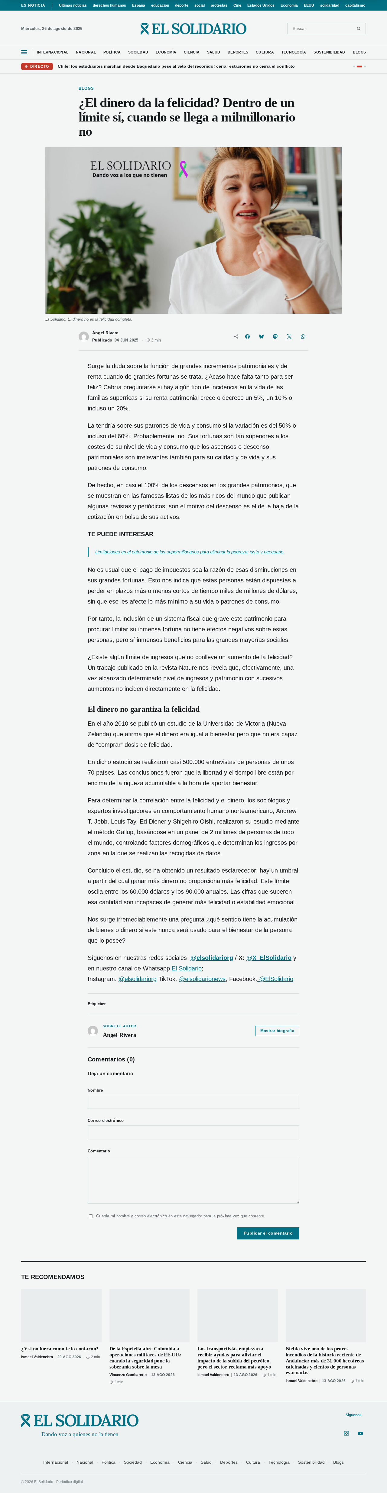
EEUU (309, 5)
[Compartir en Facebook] (247, 336)
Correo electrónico (106, 1121)
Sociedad (133, 1462)
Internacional (55, 1462)
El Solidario (187, 968)
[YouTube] (360, 1433)
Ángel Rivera (105, 333)
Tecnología (279, 1462)
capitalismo (355, 5)
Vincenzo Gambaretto (128, 1375)
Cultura (253, 1462)
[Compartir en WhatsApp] (303, 336)
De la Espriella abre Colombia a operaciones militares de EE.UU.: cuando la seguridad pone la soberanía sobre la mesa (145, 1357)
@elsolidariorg (138, 979)
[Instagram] (346, 1433)
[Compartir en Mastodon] (275, 336)
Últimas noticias (73, 5)
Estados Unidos (261, 5)
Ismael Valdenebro (37, 1357)
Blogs (338, 1462)
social (199, 5)
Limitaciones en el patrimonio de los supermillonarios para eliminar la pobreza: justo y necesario (189, 551)
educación (160, 5)
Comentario (99, 1151)
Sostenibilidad (311, 1462)
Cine (237, 5)
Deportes (229, 1462)
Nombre (95, 1090)
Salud (206, 1462)
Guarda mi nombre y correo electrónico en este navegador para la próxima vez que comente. (180, 1216)
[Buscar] (358, 28)
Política (108, 1462)
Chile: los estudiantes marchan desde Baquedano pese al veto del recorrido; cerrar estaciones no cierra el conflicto (176, 66)
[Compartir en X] (289, 336)
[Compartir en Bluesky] (261, 336)
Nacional (84, 1462)
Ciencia (185, 1462)
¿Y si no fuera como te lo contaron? (60, 1349)
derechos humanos (109, 5)
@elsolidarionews (202, 979)
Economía (289, 5)
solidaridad (329, 5)
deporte (181, 5)
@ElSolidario (275, 979)
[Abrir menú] (24, 52)
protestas (219, 5)
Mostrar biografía (277, 1031)
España (138, 5)
